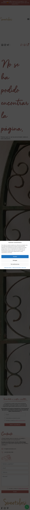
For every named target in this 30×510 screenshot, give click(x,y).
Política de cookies (8, 267)
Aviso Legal (23, 267)
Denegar (15, 260)
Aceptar (15, 256)
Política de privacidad (16, 267)
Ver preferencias (15, 264)
